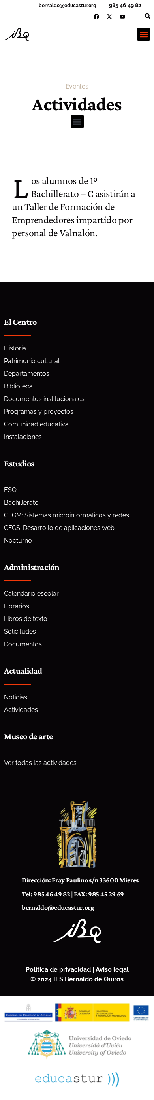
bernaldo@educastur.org (58, 907)
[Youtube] (122, 16)
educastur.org (80, 5)
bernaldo (49, 5)
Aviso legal (112, 969)
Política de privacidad (58, 969)
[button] (147, 16)
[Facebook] (96, 16)
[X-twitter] (109, 16)
